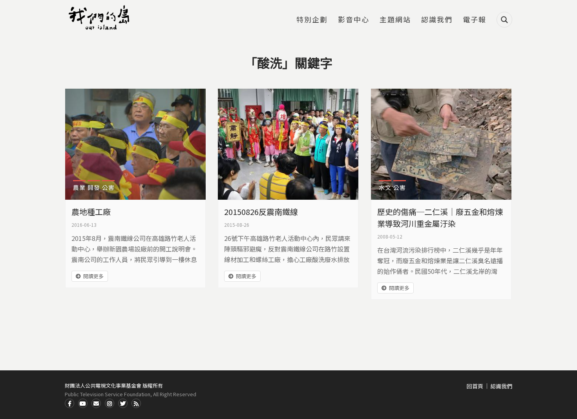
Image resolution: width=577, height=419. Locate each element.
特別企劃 (312, 20)
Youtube (83, 403)
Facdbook (69, 403)
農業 (79, 187)
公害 (108, 187)
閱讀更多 (93, 276)
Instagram (109, 403)
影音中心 (353, 20)
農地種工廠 (91, 211)
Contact (96, 403)
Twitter (123, 403)
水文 (385, 187)
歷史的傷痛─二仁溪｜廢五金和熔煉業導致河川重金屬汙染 (440, 217)
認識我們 (437, 20)
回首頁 (475, 386)
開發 (94, 187)
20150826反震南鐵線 (261, 211)
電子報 (474, 20)
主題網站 (395, 20)
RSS (136, 403)
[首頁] (100, 17)
